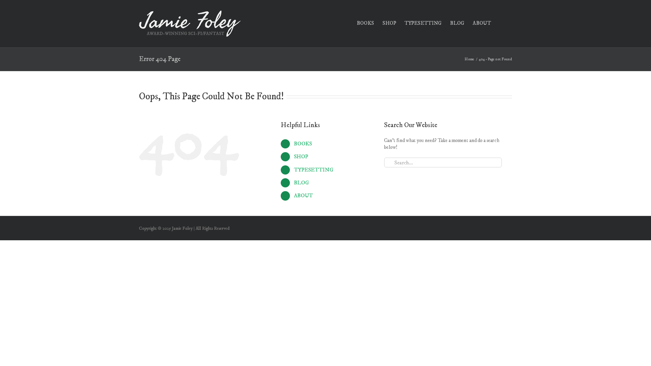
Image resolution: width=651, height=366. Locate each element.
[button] (501, 22)
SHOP (301, 156)
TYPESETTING (313, 169)
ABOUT (303, 195)
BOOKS (303, 143)
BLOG (301, 182)
